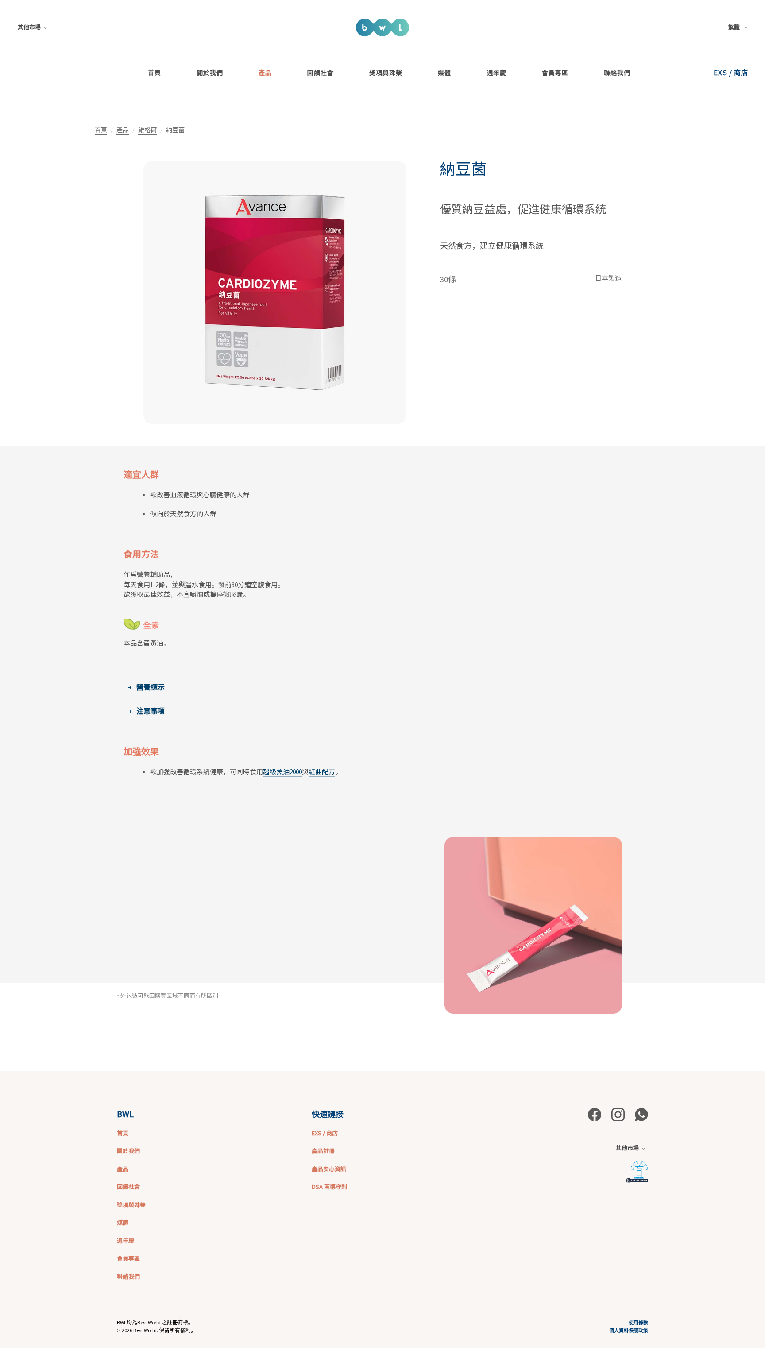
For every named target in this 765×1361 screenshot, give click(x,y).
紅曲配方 (322, 772)
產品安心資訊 (329, 1169)
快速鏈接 (328, 1113)
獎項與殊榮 (385, 72)
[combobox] (739, 27)
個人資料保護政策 (628, 1330)
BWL (125, 1113)
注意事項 (150, 711)
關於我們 (210, 72)
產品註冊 (323, 1150)
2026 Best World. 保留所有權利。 (159, 1330)
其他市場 (29, 27)
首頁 (154, 72)
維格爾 (147, 130)
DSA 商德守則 (329, 1186)
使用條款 (638, 1322)
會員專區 (555, 72)
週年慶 (496, 72)
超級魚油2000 (282, 772)
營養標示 (150, 687)
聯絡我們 (617, 72)
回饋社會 (320, 72)
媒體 (444, 72)
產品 (265, 72)
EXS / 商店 (731, 72)
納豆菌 (463, 169)
